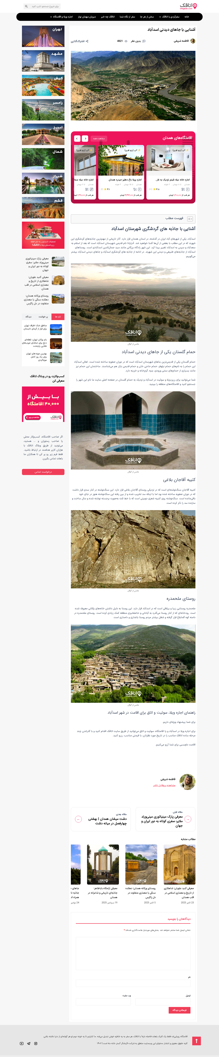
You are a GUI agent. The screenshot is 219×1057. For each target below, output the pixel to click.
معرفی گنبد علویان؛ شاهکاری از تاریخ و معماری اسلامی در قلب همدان (37, 283)
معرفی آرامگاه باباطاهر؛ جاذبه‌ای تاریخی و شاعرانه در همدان (141, 893)
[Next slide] (85, 138)
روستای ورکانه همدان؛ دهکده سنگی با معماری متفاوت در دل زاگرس (179, 893)
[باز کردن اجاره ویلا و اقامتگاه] (51, 17)
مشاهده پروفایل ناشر (164, 785)
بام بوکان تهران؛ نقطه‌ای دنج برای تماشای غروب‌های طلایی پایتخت (34, 343)
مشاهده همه (99, 138)
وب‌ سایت (126, 995)
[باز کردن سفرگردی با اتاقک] (160, 17)
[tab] (57, 317)
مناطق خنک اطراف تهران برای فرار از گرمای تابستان (35, 327)
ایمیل (188, 995)
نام (189, 977)
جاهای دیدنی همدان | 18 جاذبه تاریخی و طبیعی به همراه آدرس (104, 893)
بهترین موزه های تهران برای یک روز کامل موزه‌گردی (36, 357)
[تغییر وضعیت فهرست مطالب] (188, 219)
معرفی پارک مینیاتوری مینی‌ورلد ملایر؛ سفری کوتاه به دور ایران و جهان (37, 264)
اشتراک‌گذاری (77, 41)
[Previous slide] (77, 138)
